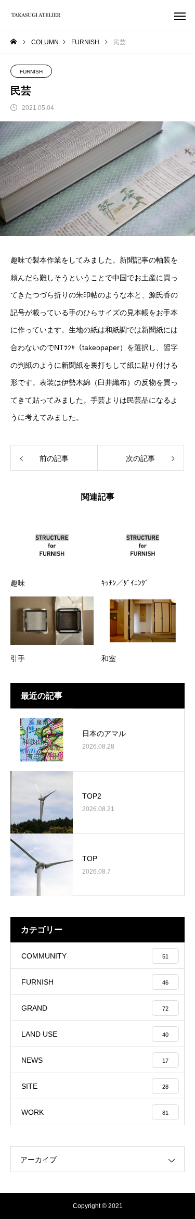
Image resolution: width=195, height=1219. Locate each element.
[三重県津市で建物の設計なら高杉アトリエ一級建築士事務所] (36, 15)
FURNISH (31, 71)
